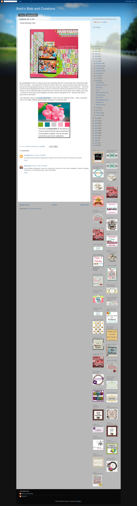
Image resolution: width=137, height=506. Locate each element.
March (98, 110)
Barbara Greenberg (27, 493)
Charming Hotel (100, 95)
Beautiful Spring (100, 104)
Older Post (84, 205)
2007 (96, 143)
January (98, 115)
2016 (96, 128)
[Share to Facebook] (55, 147)
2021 (96, 61)
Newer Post (24, 205)
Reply (25, 160)
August (98, 73)
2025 (96, 51)
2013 (96, 135)
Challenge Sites (31, 15)
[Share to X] (53, 147)
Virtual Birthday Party (102, 100)
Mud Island (99, 87)
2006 (96, 145)
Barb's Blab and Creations (35, 9)
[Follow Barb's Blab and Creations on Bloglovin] (101, 23)
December (99, 63)
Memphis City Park (101, 85)
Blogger (79, 501)
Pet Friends (99, 97)
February (99, 112)
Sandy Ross (28, 166)
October (98, 68)
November (99, 66)
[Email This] (50, 147)
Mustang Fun (100, 102)
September (99, 70)
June (98, 78)
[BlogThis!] (52, 147)
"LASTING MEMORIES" (44, 98)
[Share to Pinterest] (57, 147)
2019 (96, 121)
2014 (96, 133)
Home (22, 15)
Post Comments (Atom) (34, 208)
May (97, 80)
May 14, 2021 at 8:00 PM (38, 155)
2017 (96, 125)
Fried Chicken (100, 82)
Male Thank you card (102, 92)
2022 (96, 58)
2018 (96, 123)
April (97, 108)
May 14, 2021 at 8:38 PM (39, 166)
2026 (96, 49)
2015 (96, 130)
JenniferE (27, 155)
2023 (96, 56)
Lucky (97, 90)
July (97, 75)
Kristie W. (24, 496)
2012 (96, 138)
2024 (96, 54)
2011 (96, 140)
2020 (96, 118)
